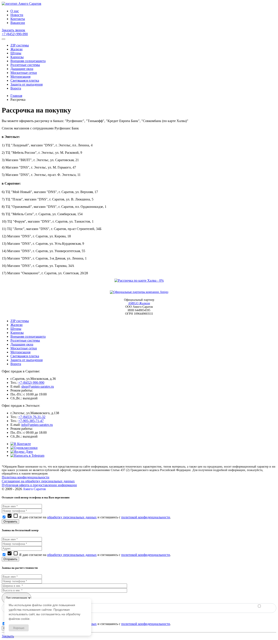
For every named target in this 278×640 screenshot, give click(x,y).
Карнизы (17, 332)
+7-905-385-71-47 (31, 421)
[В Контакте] (20, 444)
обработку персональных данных (72, 517)
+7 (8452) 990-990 (15, 34)
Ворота (15, 364)
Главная (16, 96)
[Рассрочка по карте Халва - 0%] (139, 280)
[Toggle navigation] (3, 39)
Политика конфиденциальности (25, 477)
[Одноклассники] (24, 448)
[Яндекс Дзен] (21, 451)
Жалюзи (16, 325)
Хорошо (18, 628)
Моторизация (20, 352)
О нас (14, 11)
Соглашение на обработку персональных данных (38, 481)
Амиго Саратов (34, 489)
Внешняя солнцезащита (28, 336)
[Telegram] (27, 455)
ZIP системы (19, 321)
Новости (16, 15)
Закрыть (8, 636)
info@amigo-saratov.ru (37, 425)
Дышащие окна (21, 344)
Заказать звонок (13, 30)
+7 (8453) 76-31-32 (31, 417)
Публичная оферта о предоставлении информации (39, 485)
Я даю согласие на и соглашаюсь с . (89, 517)
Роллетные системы (25, 340)
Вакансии (17, 23)
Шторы (15, 329)
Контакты (17, 19)
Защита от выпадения (26, 360)
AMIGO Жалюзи (139, 303)
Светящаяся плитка (24, 356)
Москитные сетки (23, 348)
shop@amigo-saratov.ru (37, 386)
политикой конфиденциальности (145, 517)
